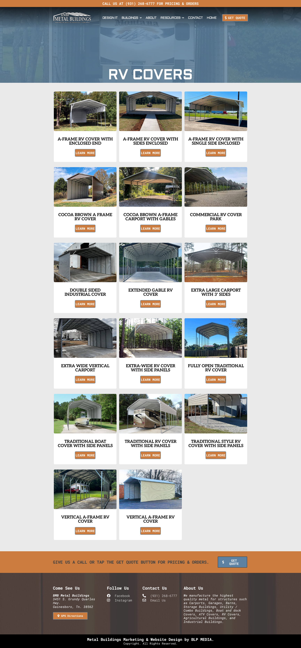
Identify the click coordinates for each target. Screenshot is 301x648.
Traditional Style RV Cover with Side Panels (215, 443)
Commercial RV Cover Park (216, 217)
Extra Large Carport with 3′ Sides (216, 292)
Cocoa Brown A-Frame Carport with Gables (150, 217)
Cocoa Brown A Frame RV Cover (85, 217)
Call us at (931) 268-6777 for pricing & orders (150, 3)
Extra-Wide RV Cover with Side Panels (150, 368)
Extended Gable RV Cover (150, 292)
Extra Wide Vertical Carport (85, 368)
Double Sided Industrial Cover (85, 292)
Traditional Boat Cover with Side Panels (85, 443)
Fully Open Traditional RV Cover (216, 368)
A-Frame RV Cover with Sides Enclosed (150, 141)
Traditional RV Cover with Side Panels (150, 443)
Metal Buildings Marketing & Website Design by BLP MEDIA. (150, 639)
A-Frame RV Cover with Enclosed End (85, 141)
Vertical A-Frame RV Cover (85, 519)
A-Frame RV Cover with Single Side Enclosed (216, 141)
